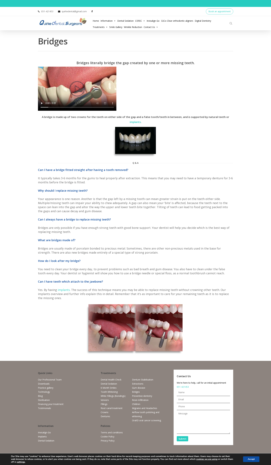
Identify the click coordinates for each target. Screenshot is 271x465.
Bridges (136, 391)
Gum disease (138, 387)
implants (135, 122)
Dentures (105, 416)
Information (107, 20)
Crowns (104, 412)
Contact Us (149, 27)
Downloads (44, 383)
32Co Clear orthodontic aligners (177, 20)
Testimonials (44, 408)
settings (21, 462)
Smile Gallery (115, 27)
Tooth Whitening (109, 391)
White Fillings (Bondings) (113, 395)
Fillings (104, 404)
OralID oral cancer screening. (146, 420)
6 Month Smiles (109, 387)
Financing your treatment (51, 404)
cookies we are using (206, 459)
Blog (40, 395)
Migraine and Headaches (144, 408)
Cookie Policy (107, 436)
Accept (251, 459)
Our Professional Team (50, 379)
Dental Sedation (125, 20)
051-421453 (183, 386)
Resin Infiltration (140, 400)
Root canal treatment (111, 408)
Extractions (137, 383)
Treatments (99, 27)
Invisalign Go (153, 20)
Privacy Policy (107, 440)
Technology (44, 391)
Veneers (105, 400)
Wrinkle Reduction (133, 27)
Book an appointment (219, 11)
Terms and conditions (112, 432)
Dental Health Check (111, 379)
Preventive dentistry (142, 395)
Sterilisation (44, 400)
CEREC (138, 20)
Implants (42, 436)
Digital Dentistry (203, 20)
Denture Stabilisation (142, 379)
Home (96, 20)
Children (136, 404)
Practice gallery (45, 387)
